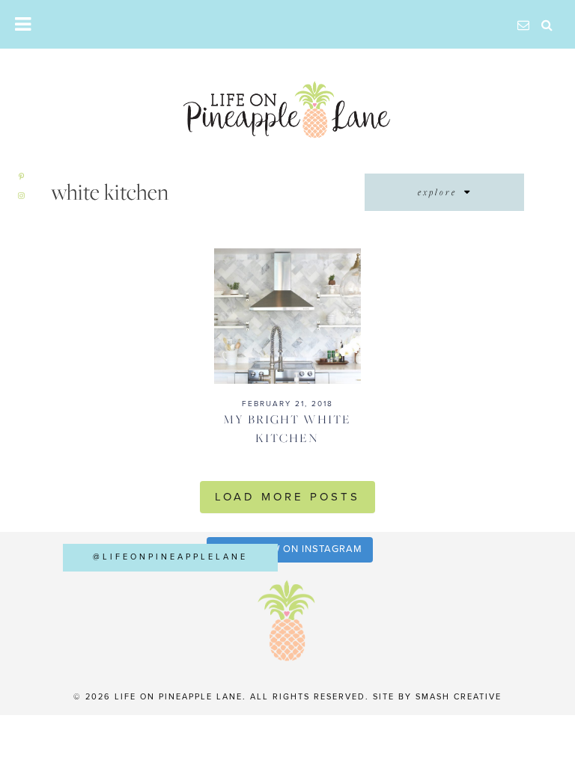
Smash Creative (459, 697)
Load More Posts (287, 496)
